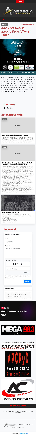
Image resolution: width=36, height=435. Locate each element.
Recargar (26, 272)
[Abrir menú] (3, 19)
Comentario (8, 245)
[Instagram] (31, 1)
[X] (25, 1)
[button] (14, 1)
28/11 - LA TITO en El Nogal (10, 213)
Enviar (27, 281)
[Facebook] (28, 1)
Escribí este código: (11, 260)
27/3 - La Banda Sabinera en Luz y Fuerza (15, 135)
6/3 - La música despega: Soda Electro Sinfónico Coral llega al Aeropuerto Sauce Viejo (17, 164)
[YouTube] (33, 1)
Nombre (7, 239)
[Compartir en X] (8, 108)
